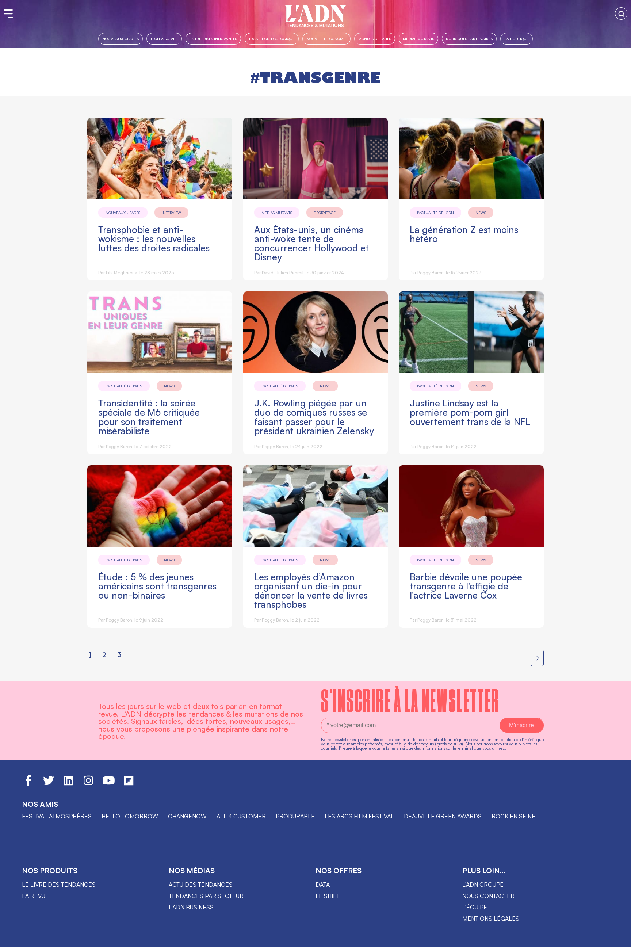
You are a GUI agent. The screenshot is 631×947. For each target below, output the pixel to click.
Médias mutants (418, 38)
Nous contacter (488, 896)
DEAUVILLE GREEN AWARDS (443, 816)
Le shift (328, 896)
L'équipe (474, 907)
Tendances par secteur (206, 896)
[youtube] (109, 783)
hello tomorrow (130, 816)
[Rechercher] (621, 13)
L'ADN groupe (483, 884)
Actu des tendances (201, 884)
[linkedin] (68, 783)
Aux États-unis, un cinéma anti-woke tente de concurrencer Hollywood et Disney (311, 243)
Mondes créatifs (374, 38)
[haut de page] (618, 938)
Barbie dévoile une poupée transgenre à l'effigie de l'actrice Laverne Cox (466, 586)
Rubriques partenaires (469, 38)
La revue (35, 896)
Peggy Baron (430, 272)
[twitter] (48, 783)
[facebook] (28, 783)
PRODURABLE (295, 816)
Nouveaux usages (120, 38)
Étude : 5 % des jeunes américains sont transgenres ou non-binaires (157, 586)
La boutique (516, 38)
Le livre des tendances (59, 884)
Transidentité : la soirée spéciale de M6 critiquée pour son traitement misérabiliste (149, 416)
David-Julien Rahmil (282, 272)
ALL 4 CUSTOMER (241, 816)
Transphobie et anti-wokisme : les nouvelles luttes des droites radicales (154, 238)
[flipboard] (128, 783)
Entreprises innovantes (213, 38)
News (480, 212)
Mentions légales (490, 918)
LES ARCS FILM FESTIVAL (359, 816)
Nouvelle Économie (326, 38)
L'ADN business (191, 907)
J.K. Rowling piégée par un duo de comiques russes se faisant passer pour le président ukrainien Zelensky (314, 416)
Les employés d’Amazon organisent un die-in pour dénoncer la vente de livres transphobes (311, 590)
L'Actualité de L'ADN (435, 212)
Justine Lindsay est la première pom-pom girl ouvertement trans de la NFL (470, 412)
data (323, 884)
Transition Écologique (272, 38)
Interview (171, 212)
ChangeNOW (187, 816)
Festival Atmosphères (57, 816)
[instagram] (88, 783)
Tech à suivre (164, 38)
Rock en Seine (513, 816)
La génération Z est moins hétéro (464, 234)
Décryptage (325, 212)
